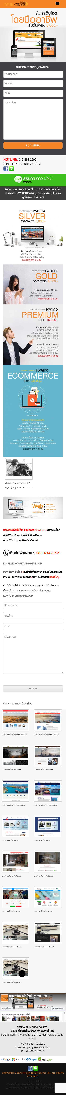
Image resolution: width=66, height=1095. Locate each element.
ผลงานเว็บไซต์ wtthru (11, 840)
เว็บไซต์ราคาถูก (33, 585)
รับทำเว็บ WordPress (31, 535)
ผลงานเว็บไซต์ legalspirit (12, 947)
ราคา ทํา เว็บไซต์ (33, 1081)
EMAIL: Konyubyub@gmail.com (22, 164)
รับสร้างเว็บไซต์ (30, 540)
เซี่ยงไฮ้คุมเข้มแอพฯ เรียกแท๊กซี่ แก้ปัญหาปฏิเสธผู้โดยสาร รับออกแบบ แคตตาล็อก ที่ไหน (19, 487)
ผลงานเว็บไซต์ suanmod (12, 769)
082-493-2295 (28, 159)
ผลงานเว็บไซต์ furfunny (12, 876)
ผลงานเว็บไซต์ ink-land (11, 911)
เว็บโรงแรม (40, 577)
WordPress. (15, 540)
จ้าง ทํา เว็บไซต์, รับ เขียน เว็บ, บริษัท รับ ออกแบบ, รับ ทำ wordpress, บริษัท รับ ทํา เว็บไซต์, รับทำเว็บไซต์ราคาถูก (33, 1086)
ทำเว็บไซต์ (21, 585)
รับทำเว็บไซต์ (9, 585)
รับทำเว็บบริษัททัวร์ (21, 577)
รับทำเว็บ (46, 585)
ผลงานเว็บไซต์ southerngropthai (15, 734)
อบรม (6, 540)
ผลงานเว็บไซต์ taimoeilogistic (14, 805)
